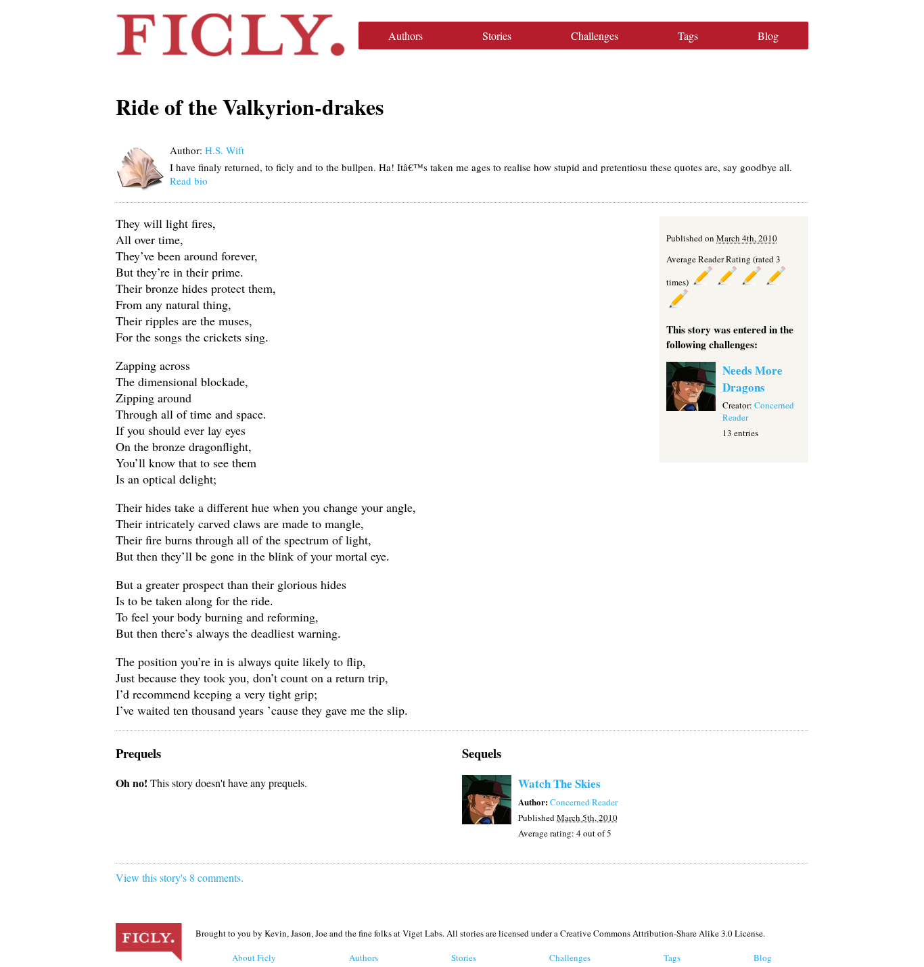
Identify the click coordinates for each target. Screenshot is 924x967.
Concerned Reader (584, 802)
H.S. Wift (224, 150)
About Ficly (254, 957)
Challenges (594, 35)
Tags (688, 35)
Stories (496, 35)
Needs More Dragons (752, 379)
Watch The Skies (559, 783)
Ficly (230, 35)
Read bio (189, 180)
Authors (405, 35)
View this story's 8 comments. (180, 877)
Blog (768, 35)
